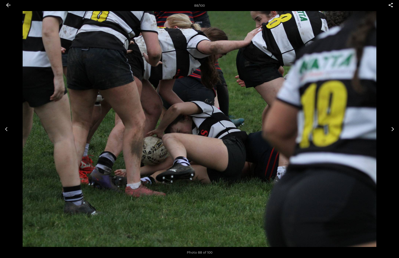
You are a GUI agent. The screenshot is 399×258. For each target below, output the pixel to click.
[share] (390, 5)
